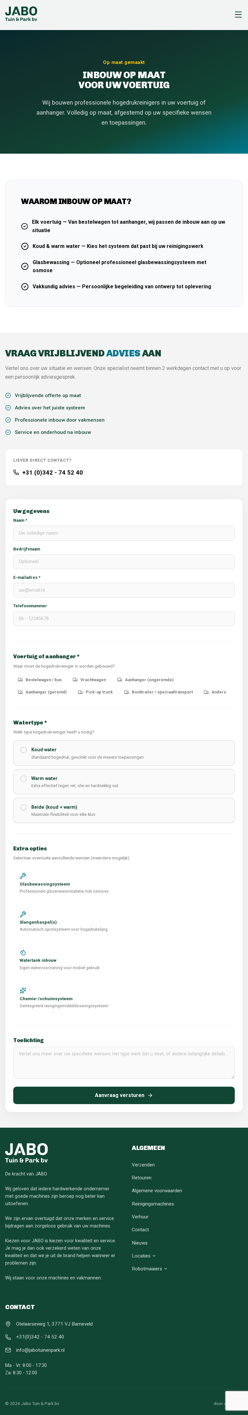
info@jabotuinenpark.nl (40, 1350)
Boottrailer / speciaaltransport (162, 692)
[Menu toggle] (238, 15)
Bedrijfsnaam (26, 549)
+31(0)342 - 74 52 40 (40, 1337)
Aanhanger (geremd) (46, 692)
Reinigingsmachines (153, 1204)
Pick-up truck (99, 692)
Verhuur (140, 1217)
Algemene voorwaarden (157, 1191)
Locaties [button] (141, 1256)
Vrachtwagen (93, 679)
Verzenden (143, 1165)
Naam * (20, 520)
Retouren (141, 1178)
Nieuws (140, 1243)
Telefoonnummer (30, 605)
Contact (140, 1230)
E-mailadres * (26, 577)
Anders (219, 692)
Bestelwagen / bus (44, 679)
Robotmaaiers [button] (147, 1269)
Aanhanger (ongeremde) (149, 679)
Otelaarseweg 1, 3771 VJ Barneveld (54, 1324)
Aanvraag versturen (119, 1095)
